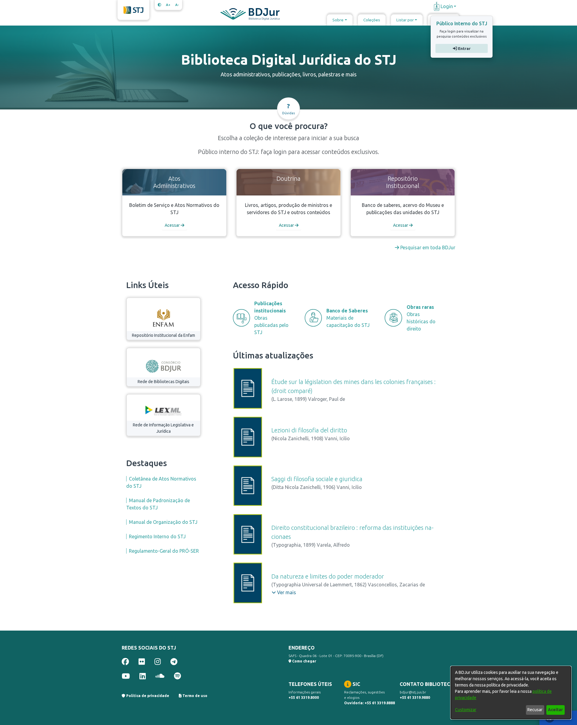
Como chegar (303, 661)
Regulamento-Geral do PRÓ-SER (164, 551)
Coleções (371, 19)
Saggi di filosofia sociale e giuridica (316, 478)
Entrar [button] (463, 48)
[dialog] (511, 692)
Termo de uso (194, 696)
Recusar (534, 709)
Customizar (465, 709)
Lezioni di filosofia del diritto (309, 430)
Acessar (173, 225)
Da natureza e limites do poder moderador (327, 576)
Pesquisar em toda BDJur (427, 247)
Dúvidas (288, 109)
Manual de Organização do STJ (163, 522)
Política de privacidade (147, 696)
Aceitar (555, 709)
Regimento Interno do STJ (157, 536)
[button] (283, 592)
